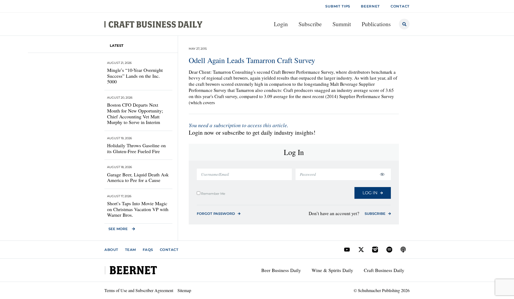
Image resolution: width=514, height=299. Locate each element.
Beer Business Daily (281, 270)
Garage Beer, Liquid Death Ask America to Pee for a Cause (138, 177)
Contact (169, 249)
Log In (369, 192)
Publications (376, 24)
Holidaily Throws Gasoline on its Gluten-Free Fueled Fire (136, 148)
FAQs (148, 249)
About (111, 249)
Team (130, 249)
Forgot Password (216, 213)
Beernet (370, 6)
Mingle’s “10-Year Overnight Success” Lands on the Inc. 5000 (135, 76)
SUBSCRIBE (375, 213)
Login (281, 24)
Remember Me (212, 193)
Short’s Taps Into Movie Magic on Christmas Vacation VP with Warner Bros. (137, 209)
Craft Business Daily (384, 270)
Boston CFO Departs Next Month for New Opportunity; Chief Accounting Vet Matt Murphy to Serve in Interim (135, 113)
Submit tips (337, 6)
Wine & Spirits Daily (332, 270)
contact (400, 6)
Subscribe (310, 24)
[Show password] (382, 174)
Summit (341, 24)
